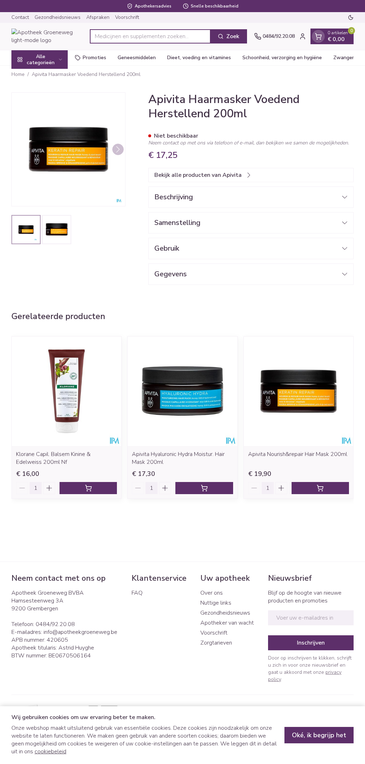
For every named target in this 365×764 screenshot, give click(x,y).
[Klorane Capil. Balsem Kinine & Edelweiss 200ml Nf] (66, 391)
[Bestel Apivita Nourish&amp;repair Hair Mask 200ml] (320, 488)
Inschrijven (311, 643)
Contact (20, 17)
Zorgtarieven (216, 643)
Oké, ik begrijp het (319, 735)
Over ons (211, 593)
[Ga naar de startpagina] (47, 36)
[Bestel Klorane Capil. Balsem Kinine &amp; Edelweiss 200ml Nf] (88, 488)
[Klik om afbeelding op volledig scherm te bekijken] (68, 149)
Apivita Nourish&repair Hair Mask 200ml (297, 454)
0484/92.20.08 (55, 624)
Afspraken (97, 17)
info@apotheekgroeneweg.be (80, 632)
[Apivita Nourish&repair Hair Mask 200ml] (298, 391)
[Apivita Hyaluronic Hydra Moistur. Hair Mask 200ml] (182, 391)
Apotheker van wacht (227, 623)
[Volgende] (118, 149)
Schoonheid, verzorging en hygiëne (282, 57)
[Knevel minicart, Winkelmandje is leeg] (318, 36)
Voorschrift (127, 17)
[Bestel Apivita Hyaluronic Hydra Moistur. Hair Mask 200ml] (204, 488)
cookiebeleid (50, 751)
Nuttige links (215, 603)
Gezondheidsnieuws (58, 17)
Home (18, 74)
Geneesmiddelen (137, 57)
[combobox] (150, 36)
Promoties (94, 57)
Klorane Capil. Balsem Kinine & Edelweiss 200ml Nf (53, 458)
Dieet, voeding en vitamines (199, 57)
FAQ (137, 593)
